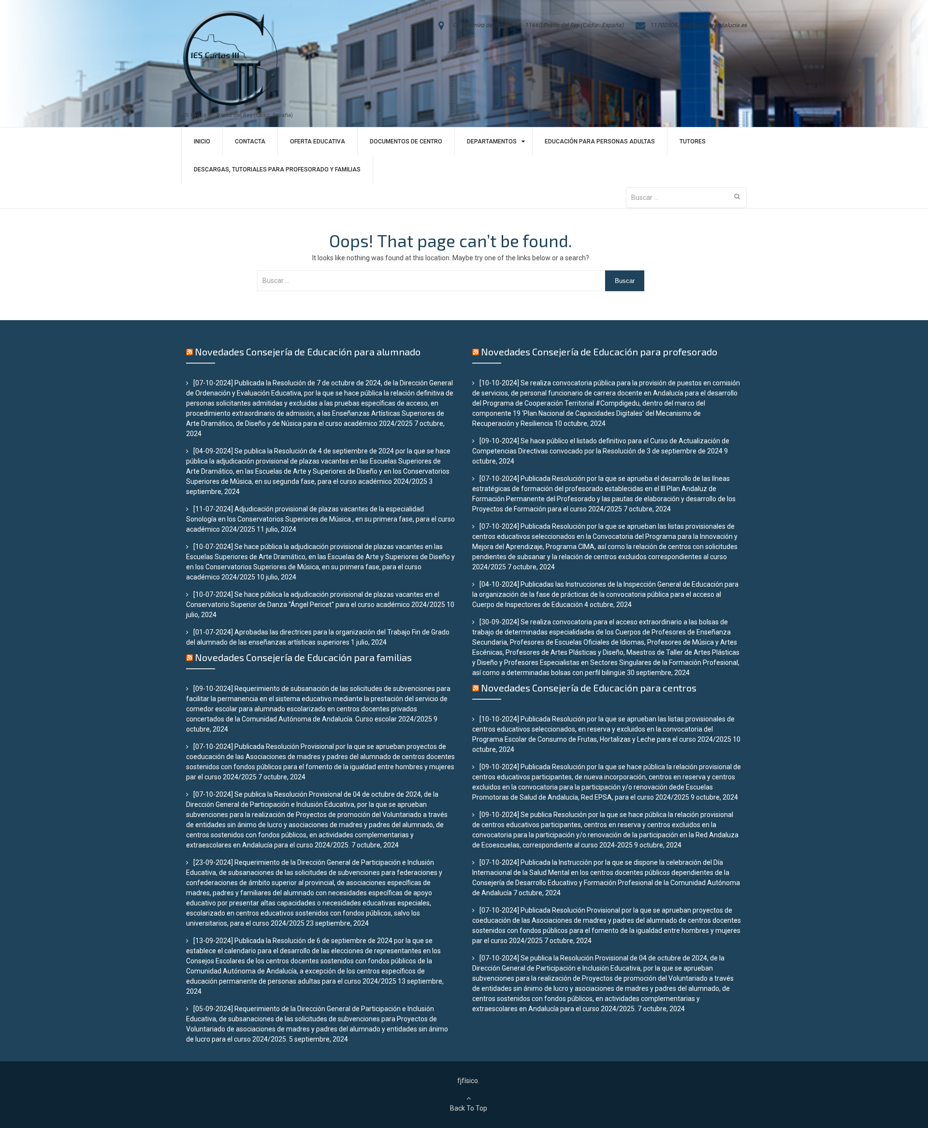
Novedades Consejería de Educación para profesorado (599, 351)
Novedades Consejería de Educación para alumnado (307, 351)
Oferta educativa (317, 141)
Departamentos (492, 141)
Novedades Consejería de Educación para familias (303, 657)
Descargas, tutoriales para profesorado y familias (277, 169)
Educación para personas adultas (600, 141)
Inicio (202, 141)
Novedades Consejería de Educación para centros (588, 687)
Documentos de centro (406, 141)
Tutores (693, 141)
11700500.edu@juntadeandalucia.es (698, 25)
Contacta (250, 141)
